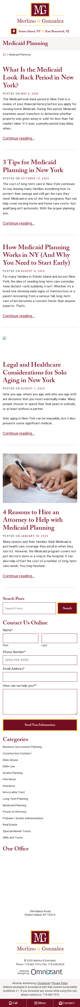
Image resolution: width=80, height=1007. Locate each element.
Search (67, 608)
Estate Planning (13, 772)
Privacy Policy (60, 983)
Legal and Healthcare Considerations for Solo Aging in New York (35, 372)
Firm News (9, 779)
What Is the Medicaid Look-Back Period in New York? (38, 77)
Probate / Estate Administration (23, 818)
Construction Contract (17, 753)
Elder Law (9, 766)
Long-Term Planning (15, 798)
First (5, 645)
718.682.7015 (51, 994)
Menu (42, 1003)
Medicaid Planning (14, 805)
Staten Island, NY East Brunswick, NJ (44, 31)
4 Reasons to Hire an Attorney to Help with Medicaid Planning (33, 520)
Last (44, 645)
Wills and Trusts (13, 837)
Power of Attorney (14, 811)
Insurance (9, 785)
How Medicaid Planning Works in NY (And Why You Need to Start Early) (36, 255)
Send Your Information (40, 725)
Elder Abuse (10, 760)
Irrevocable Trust (14, 792)
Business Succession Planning (22, 746)
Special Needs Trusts (17, 831)
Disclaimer (44, 983)
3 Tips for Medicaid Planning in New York (33, 166)
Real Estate (10, 824)
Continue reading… (18, 138)
